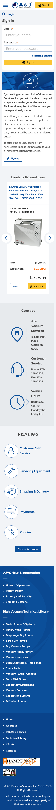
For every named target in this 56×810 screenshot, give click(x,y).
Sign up (15, 158)
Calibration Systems (18, 696)
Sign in (46, 5)
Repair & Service (16, 732)
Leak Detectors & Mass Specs (23, 663)
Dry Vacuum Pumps (18, 646)
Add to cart (38, 286)
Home (9, 719)
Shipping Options (16, 602)
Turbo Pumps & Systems (20, 624)
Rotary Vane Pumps (18, 630)
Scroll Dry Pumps (16, 641)
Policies (25, 532)
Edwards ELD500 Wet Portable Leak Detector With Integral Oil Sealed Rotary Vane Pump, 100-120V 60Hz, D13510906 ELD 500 (26, 192)
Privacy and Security (19, 596)
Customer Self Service (30, 451)
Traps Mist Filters (16, 679)
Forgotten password (41, 55)
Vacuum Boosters (16, 690)
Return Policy (14, 591)
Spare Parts (13, 668)
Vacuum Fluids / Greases (21, 674)
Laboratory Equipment (20, 685)
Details (15, 286)
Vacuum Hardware (17, 657)
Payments (27, 511)
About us (11, 726)
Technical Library (16, 738)
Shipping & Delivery (34, 491)
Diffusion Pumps (16, 701)
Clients (10, 744)
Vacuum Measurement (19, 652)
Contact (11, 751)
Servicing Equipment (35, 471)
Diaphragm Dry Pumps (19, 635)
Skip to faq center (28, 549)
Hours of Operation (18, 585)
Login (11, 14)
